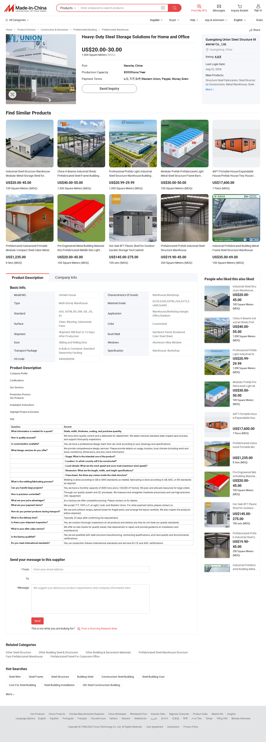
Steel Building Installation (59, 685)
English (42, 718)
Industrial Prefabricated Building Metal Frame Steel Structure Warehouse (244, 567)
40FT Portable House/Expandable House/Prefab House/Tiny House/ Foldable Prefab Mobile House (245, 416)
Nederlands (140, 718)
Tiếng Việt (222, 718)
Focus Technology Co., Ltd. (107, 726)
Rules (259, 20)
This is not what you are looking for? (53, 628)
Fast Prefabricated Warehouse (24, 656)
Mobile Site (217, 713)
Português (68, 718)
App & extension (214, 20)
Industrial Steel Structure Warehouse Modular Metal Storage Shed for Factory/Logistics (245, 288)
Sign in (258, 10)
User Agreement (154, 726)
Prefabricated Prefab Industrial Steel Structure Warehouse (245, 535)
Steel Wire (15, 676)
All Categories (17, 20)
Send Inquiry (109, 88)
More (209, 89)
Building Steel (85, 676)
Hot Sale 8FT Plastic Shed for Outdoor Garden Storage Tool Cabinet (245, 506)
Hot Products (38, 713)
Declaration (173, 726)
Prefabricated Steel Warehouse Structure (163, 652)
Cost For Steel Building (22, 685)
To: (27, 578)
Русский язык (98, 718)
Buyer (172, 20)
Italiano (114, 718)
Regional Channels (179, 713)
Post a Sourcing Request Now (97, 628)
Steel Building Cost (153, 676)
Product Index (200, 713)
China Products (57, 713)
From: (25, 569)
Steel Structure (60, 676)
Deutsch (126, 718)
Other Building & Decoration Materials (108, 652)
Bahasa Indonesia (241, 718)
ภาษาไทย (197, 718)
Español (54, 718)
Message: (23, 587)
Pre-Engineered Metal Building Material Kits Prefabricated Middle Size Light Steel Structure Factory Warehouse (244, 474)
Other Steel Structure (18, 652)
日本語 (175, 718)
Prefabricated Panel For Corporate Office (75, 656)
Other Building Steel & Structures (58, 652)
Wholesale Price (138, 713)
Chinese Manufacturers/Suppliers (86, 713)
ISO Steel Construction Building (101, 685)
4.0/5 (218, 56)
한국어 (164, 718)
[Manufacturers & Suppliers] (25, 8)
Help (192, 20)
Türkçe (209, 718)
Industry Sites (158, 713)
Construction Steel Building (117, 676)
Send (37, 621)
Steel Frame (36, 676)
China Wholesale (117, 713)
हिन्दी (185, 718)
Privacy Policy (190, 726)
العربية (154, 718)
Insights (231, 713)
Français (82, 718)
